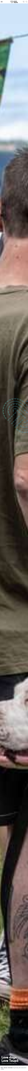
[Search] (26, 1)
